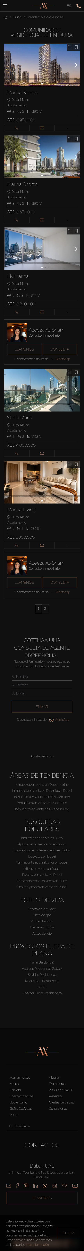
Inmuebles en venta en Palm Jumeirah (42, 797)
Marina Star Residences (42, 981)
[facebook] (17, 1185)
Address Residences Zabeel (42, 969)
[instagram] (54, 1185)
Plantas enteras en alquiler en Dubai (42, 862)
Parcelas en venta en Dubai (42, 875)
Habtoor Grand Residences (42, 993)
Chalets (15, 1090)
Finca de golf (42, 915)
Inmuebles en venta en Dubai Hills (42, 803)
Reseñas (55, 1096)
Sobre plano (18, 1102)
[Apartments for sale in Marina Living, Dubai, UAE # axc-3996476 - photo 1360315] (42, 482)
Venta (14, 1115)
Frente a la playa (42, 927)
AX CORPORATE (61, 1090)
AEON (42, 987)
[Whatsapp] (45, 1185)
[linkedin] (35, 1185)
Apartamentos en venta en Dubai (42, 844)
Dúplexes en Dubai (42, 856)
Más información (37, 1245)
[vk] (64, 1185)
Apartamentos (20, 1077)
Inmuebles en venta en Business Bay (42, 809)
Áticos (14, 1084)
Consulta (59, 349)
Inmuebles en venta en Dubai (42, 838)
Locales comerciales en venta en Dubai (42, 850)
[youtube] (75, 1185)
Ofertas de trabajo (61, 1102)
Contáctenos (58, 1108)
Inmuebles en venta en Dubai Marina (42, 785)
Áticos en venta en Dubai (42, 869)
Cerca (68, 1233)
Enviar (42, 707)
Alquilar (54, 1077)
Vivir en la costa (42, 921)
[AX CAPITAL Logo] (43, 6)
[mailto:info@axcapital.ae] (8, 1185)
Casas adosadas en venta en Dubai (42, 881)
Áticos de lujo (42, 933)
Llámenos (24, 349)
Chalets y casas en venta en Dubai (42, 887)
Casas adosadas (21, 1096)
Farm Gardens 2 (42, 962)
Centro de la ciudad (42, 909)
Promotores (57, 1084)
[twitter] (26, 1185)
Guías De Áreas (21, 1108)
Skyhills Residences (42, 975)
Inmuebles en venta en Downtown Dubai (42, 791)
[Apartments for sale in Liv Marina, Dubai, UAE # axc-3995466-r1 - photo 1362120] (42, 248)
